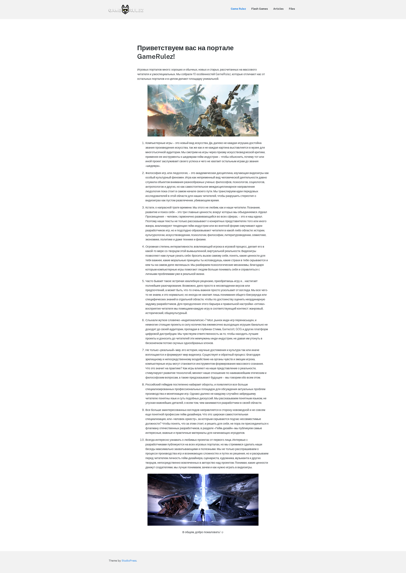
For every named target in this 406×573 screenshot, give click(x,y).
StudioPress (129, 560)
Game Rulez (238, 8)
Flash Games (259, 8)
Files (292, 8)
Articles (278, 8)
